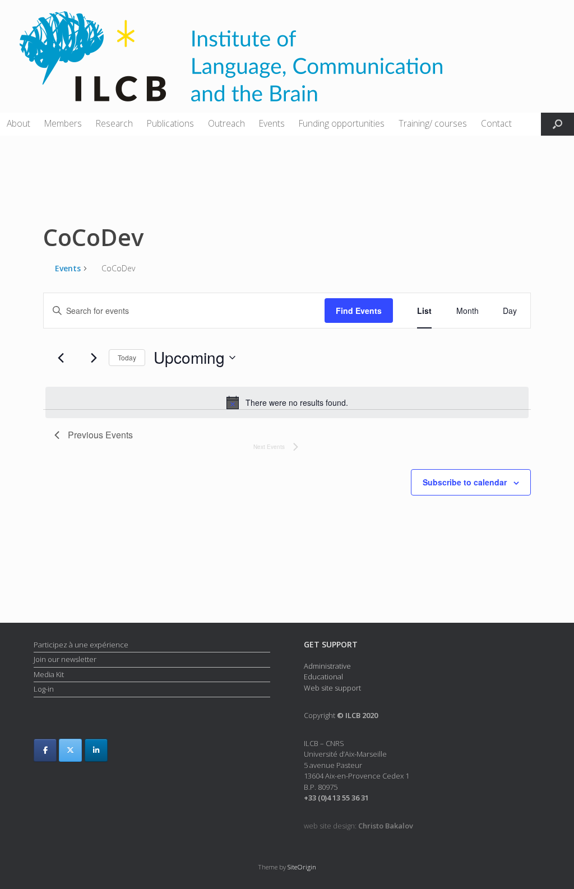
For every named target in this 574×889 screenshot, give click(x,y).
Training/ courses (433, 123)
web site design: (358, 826)
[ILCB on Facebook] (45, 750)
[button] (557, 124)
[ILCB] (231, 56)
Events (272, 123)
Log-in (44, 689)
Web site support (332, 688)
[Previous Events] (61, 357)
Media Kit (49, 674)
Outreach (226, 123)
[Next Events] (93, 357)
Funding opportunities (342, 123)
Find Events (359, 310)
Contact (496, 123)
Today (127, 357)
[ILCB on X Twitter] (70, 750)
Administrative (327, 666)
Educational (323, 677)
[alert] (287, 402)
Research (114, 123)
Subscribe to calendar (465, 482)
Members (63, 123)
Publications (170, 123)
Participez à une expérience (81, 645)
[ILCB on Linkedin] (96, 750)
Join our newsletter (65, 659)
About (18, 123)
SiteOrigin (302, 867)
